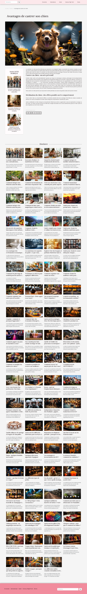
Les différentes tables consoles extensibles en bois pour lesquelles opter (53, 570)
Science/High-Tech (69, 2)
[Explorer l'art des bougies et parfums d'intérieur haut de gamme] (53, 243)
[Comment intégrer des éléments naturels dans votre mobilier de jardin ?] (15, 175)
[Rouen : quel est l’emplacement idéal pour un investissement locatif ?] (53, 380)
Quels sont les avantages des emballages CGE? (32, 524)
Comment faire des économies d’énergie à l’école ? (32, 320)
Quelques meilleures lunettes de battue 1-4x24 (52, 501)
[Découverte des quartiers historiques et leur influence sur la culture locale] (15, 221)
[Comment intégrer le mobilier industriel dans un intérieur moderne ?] (72, 153)
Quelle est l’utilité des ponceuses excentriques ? (52, 342)
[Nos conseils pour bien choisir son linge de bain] (34, 334)
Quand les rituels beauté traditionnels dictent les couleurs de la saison (14, 129)
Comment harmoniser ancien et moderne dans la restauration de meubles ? (71, 184)
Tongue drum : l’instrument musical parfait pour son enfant (33, 548)
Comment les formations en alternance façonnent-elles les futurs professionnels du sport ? (33, 185)
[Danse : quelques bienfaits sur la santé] (15, 448)
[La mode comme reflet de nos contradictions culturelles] (14, 81)
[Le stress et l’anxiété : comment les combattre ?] (72, 448)
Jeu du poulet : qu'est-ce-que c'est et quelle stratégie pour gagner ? (52, 479)
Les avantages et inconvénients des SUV (51, 456)
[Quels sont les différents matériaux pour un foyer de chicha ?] (34, 425)
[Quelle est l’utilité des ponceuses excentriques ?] (53, 334)
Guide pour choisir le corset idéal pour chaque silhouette (72, 252)
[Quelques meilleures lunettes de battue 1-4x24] (53, 493)
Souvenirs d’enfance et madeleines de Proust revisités (14, 109)
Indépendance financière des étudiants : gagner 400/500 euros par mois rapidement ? (52, 412)
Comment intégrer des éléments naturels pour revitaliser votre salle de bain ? (13, 208)
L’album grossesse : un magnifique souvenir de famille (13, 525)
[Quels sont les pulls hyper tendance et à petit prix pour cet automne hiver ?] (53, 539)
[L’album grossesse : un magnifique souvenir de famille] (15, 516)
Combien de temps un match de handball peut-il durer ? (71, 389)
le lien (38, 82)
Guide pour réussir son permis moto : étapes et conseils (70, 207)
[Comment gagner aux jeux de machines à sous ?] (15, 334)
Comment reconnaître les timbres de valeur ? (14, 365)
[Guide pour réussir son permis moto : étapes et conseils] (72, 198)
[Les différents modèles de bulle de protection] (34, 403)
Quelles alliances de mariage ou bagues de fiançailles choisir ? (15, 434)
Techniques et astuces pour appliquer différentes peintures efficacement (33, 275)
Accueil (6, 8)
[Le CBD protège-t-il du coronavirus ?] (34, 493)
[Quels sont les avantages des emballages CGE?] (34, 516)
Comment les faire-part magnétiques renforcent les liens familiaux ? (33, 207)
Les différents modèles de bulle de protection (33, 411)
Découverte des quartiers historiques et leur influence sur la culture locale (15, 230)
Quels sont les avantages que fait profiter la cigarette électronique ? (14, 570)
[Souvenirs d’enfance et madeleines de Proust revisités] (14, 100)
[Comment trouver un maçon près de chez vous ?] (53, 357)
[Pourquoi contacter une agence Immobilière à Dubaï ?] (15, 403)
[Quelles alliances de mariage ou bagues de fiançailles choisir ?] (15, 425)
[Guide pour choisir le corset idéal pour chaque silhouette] (72, 243)
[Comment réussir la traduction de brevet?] (72, 403)
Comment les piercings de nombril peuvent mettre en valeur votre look (14, 275)
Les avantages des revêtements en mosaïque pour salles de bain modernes (14, 253)
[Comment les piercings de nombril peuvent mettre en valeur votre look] (15, 266)
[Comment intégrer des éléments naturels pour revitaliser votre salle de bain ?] (15, 198)
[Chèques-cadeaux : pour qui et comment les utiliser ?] (72, 516)
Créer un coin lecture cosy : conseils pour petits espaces (52, 183)
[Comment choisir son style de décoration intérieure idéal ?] (53, 198)
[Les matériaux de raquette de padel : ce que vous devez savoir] (34, 243)
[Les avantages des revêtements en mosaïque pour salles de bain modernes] (15, 243)
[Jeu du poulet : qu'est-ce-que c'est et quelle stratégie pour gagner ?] (53, 471)
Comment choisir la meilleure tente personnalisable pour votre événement (33, 230)
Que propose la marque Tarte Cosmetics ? (51, 297)
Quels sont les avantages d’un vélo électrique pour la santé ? (52, 320)
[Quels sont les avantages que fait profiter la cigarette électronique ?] (15, 562)
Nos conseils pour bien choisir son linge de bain (32, 342)
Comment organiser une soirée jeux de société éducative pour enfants (13, 298)
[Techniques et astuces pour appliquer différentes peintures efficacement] (34, 266)
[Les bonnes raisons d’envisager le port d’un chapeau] (72, 539)
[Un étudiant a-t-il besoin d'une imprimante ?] (34, 380)
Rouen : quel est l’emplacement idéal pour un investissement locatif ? (53, 389)
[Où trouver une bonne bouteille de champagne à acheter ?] (15, 493)
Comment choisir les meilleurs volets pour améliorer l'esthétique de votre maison (71, 276)
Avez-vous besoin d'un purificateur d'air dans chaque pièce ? (13, 389)
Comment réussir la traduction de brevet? (70, 411)
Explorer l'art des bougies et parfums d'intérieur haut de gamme (53, 252)
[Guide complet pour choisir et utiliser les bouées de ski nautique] (53, 221)
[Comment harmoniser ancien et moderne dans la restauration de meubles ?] (72, 175)
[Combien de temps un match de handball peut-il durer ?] (72, 380)
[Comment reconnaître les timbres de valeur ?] (15, 357)
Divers (78, 2)
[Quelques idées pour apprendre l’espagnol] (34, 448)
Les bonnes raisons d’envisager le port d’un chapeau (70, 548)
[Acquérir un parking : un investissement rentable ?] (72, 289)
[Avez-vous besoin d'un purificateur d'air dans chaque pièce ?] (15, 380)
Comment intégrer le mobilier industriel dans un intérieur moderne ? (71, 161)
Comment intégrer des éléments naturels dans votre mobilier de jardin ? (14, 184)
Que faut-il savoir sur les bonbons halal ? (71, 433)
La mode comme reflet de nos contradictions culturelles (14, 90)
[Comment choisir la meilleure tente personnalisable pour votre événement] (34, 221)
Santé (60, 2)
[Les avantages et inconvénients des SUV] (53, 448)
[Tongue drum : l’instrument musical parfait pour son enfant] (34, 539)
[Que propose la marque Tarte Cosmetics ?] (53, 289)
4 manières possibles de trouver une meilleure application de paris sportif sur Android (33, 367)
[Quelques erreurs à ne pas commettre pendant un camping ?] (72, 312)
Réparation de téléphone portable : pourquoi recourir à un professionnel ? (53, 434)
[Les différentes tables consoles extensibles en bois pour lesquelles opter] (53, 562)
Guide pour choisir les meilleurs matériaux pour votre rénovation (71, 230)
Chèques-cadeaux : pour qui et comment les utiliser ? (72, 524)
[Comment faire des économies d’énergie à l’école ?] (34, 312)
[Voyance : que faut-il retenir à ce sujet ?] (15, 471)
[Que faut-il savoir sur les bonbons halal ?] (72, 425)
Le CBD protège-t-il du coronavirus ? (32, 501)
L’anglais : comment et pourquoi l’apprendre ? (13, 320)
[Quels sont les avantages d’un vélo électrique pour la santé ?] (53, 312)
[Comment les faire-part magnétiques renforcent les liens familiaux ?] (34, 198)
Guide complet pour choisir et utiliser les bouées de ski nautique (52, 230)
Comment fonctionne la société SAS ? (70, 479)
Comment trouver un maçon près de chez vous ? (52, 365)
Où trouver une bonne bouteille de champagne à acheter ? (14, 502)
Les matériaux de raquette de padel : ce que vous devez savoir (33, 252)
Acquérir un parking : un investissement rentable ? (71, 297)
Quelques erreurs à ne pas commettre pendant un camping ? (71, 320)
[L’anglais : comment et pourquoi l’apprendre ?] (15, 312)
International (53, 2)
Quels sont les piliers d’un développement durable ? (52, 524)
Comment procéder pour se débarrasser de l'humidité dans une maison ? (71, 502)
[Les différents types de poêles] (34, 471)
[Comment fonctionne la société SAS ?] (72, 471)
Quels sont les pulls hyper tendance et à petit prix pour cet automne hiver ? (52, 548)
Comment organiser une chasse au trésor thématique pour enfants (52, 275)
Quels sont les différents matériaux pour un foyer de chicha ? (33, 434)
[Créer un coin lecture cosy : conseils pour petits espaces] (53, 175)
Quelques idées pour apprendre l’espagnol (31, 456)
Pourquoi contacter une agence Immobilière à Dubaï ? (15, 411)
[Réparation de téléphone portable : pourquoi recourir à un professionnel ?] (53, 425)
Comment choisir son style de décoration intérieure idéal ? (52, 207)
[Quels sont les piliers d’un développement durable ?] (53, 516)
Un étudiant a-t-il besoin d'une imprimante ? (33, 388)
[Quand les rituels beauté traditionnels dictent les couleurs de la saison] (14, 119)
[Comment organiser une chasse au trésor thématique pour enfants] (53, 266)
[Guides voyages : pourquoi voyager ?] (34, 562)
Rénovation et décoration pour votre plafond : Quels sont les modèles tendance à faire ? (72, 344)
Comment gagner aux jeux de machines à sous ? (14, 342)
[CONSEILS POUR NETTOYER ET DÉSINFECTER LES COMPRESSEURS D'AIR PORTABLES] (72, 357)
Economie (44, 2)
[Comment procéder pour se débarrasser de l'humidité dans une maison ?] (72, 493)
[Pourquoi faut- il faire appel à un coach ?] (34, 289)
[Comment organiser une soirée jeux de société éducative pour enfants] (15, 289)
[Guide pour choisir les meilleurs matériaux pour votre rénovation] (72, 221)
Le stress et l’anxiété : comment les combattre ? (71, 456)
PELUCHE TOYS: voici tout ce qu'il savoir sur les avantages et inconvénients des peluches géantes (14, 548)
